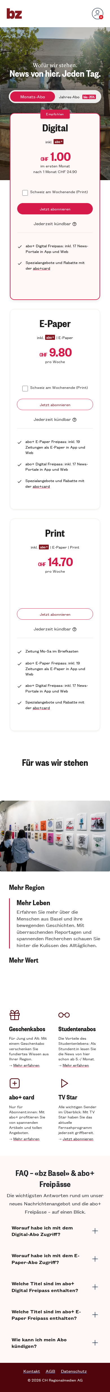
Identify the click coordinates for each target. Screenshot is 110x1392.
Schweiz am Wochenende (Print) (59, 191)
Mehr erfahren (26, 1065)
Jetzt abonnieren (78, 1138)
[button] (55, 887)
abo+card (41, 268)
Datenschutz (74, 1371)
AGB (50, 1371)
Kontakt (31, 1371)
